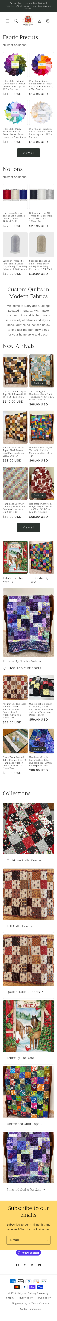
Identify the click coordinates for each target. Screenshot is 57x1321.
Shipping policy (20, 1303)
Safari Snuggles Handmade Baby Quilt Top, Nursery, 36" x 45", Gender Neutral (41, 395)
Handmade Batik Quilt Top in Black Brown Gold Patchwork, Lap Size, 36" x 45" (14, 451)
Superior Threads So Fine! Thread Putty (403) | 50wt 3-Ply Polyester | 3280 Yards (41, 265)
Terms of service (40, 1303)
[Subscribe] (46, 1240)
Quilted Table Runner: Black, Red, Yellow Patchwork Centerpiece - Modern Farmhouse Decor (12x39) (41, 709)
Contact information (30, 1309)
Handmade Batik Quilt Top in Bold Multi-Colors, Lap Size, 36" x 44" (41, 451)
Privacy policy (25, 1298)
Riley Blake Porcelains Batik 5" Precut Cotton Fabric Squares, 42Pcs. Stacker (41, 133)
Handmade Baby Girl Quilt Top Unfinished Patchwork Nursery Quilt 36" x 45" (14, 507)
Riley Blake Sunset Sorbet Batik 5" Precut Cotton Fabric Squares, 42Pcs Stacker (41, 85)
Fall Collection (17, 926)
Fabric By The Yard (13, 580)
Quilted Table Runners (23, 992)
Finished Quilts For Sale (20, 661)
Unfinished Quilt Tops (41, 580)
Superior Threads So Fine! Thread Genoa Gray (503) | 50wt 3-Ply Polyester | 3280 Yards (15, 265)
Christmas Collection (22, 860)
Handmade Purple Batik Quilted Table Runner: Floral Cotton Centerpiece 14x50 (40, 761)
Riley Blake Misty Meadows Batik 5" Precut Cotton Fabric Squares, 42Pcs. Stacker (15, 133)
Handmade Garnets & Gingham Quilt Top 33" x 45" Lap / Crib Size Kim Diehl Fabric (41, 507)
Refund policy (44, 1298)
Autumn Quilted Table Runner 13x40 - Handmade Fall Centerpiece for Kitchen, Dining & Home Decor (14, 711)
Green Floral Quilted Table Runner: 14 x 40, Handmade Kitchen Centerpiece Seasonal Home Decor (15, 763)
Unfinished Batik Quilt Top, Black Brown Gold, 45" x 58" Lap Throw (15, 394)
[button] (7, 21)
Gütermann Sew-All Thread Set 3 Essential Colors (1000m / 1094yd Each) (14, 217)
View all (28, 152)
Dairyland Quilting (26, 1293)
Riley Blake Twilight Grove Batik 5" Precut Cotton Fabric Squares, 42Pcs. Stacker (14, 85)
